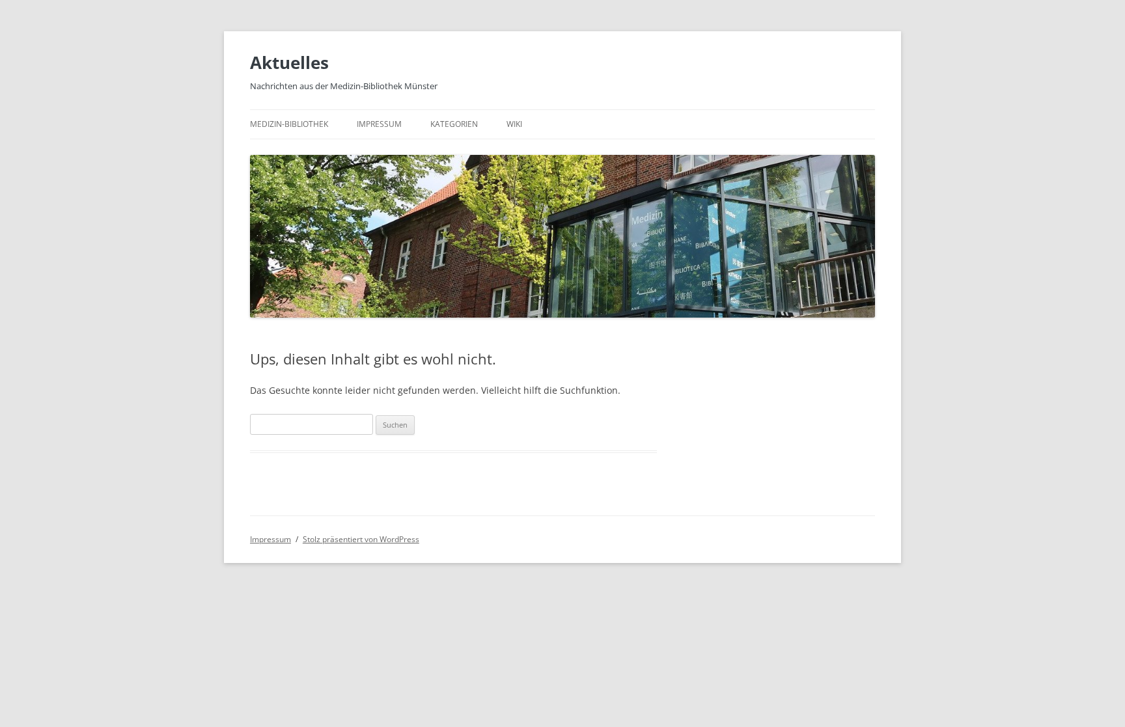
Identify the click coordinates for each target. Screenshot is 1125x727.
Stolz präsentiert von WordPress (361, 539)
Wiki (514, 124)
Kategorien (454, 124)
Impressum (379, 124)
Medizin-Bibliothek (289, 124)
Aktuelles (289, 62)
